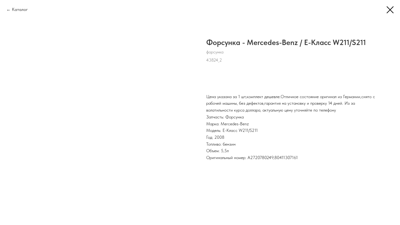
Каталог (20, 9)
